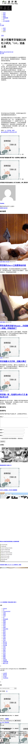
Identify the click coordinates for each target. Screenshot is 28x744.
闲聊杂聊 (5, 661)
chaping (2, 203)
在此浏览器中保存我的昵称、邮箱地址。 (13, 438)
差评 (4, 632)
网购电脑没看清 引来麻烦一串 (5, 465)
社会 (4, 653)
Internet (5, 608)
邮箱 (1, 432)
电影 (4, 14)
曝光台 (5, 642)
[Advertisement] (14, 96)
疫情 (4, 651)
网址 (1, 435)
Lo (5, 130)
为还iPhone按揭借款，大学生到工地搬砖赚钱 (8, 489)
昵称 (1, 429)
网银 (4, 656)
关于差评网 (6, 21)
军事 (4, 624)
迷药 (13, 130)
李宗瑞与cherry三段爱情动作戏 (13, 265)
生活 (4, 648)
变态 (4, 625)
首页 (4, 13)
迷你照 (5, 660)
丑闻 (4, 30)
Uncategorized (6, 611)
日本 (4, 640)
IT (3, 610)
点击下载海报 (5, 722)
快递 (4, 635)
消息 (4, 647)
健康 (4, 620)
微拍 (4, 16)
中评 (4, 615)
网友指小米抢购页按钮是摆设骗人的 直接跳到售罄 (9, 541)
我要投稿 (5, 17)
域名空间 (5, 629)
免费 (4, 622)
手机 (4, 637)
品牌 (4, 627)
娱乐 (4, 630)
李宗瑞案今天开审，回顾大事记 (13, 361)
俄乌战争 (5, 619)
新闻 (4, 638)
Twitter (5, 676)
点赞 (11, 132)
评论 (1, 416)
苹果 (4, 658)
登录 (2, 25)
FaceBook (5, 678)
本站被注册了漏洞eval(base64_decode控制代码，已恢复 (10, 564)
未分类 (5, 643)
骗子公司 (5, 663)
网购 (4, 655)
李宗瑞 (9, 130)
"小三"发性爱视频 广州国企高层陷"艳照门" (8, 602)
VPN (4, 612)
